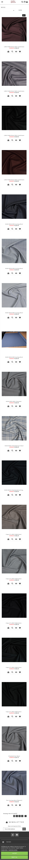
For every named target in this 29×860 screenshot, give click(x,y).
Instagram (17, 834)
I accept (14, 853)
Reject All (14, 857)
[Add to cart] (8, 51)
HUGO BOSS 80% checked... (14, 401)
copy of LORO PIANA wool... (14, 534)
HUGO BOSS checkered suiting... (14, 490)
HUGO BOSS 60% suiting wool (14, 268)
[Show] (12, 51)
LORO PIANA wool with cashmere (14, 46)
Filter (20, 10)
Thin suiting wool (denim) (14, 800)
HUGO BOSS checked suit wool (14, 446)
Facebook (12, 834)
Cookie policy (4, 850)
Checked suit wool (14, 756)
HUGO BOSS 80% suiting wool (14, 224)
